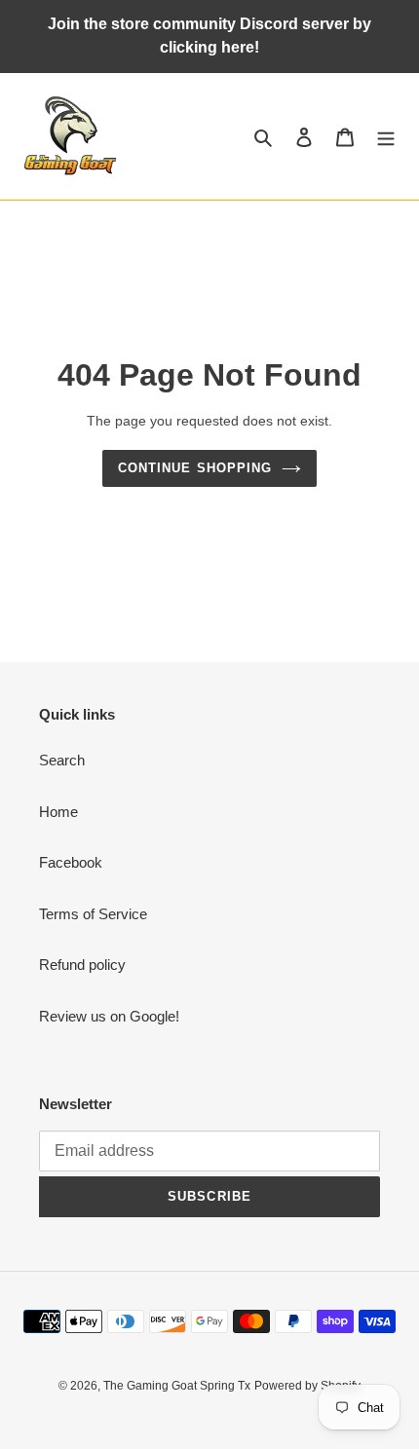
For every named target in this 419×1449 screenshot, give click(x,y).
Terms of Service (93, 914)
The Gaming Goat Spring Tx (176, 1386)
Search (62, 760)
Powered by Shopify (307, 1386)
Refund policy (82, 964)
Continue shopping (195, 468)
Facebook (70, 862)
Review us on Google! (109, 1016)
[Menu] (385, 137)
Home (58, 811)
